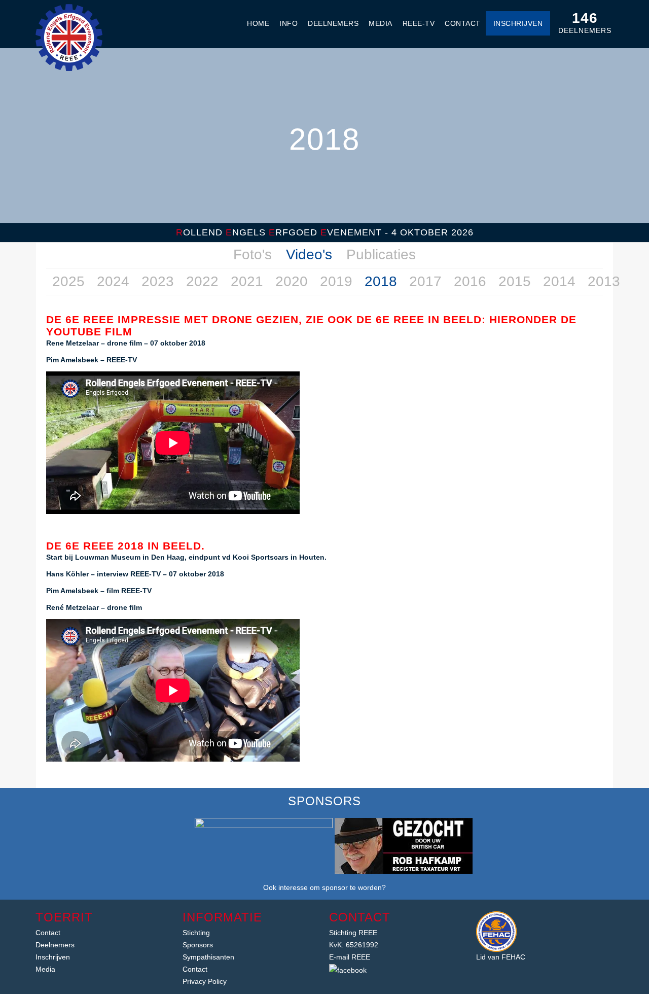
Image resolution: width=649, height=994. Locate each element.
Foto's (252, 254)
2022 (202, 281)
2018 (381, 281)
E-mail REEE (349, 957)
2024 (113, 281)
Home (258, 23)
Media (380, 23)
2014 (559, 281)
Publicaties (381, 254)
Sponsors (198, 945)
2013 (604, 281)
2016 (470, 281)
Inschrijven (518, 23)
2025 (68, 281)
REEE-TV (419, 23)
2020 (291, 281)
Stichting (196, 933)
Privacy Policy (205, 981)
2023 (157, 281)
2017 (425, 281)
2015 (514, 281)
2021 (247, 281)
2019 (336, 281)
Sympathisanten (208, 957)
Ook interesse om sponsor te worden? (324, 887)
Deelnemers (333, 23)
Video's (309, 254)
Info (288, 23)
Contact (463, 23)
